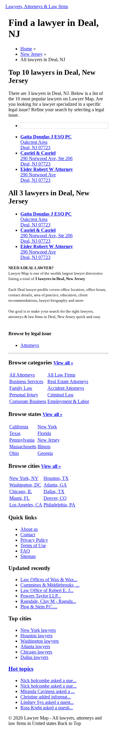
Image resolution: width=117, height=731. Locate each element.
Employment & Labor (68, 401)
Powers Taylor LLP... (40, 595)
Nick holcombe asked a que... (48, 680)
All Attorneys (22, 374)
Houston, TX (56, 478)
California (18, 426)
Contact (27, 534)
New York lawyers (38, 630)
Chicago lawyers (36, 651)
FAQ (25, 550)
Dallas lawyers (34, 657)
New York (47, 426)
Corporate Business (27, 401)
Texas (14, 433)
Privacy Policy (34, 540)
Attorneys (29, 345)
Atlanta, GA (55, 484)
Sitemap (28, 556)
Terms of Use (33, 545)
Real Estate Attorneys (67, 381)
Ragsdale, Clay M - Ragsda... (48, 601)
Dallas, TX (54, 491)
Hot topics (20, 669)
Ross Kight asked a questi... (46, 707)
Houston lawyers (36, 635)
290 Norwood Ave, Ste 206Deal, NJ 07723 (46, 158)
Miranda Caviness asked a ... (47, 691)
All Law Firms (61, 374)
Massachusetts (22, 446)
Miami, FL (19, 498)
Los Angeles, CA (25, 504)
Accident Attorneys (65, 388)
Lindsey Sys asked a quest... (47, 702)
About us (29, 529)
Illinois (44, 446)
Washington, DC (25, 484)
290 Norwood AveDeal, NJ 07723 (46, 175)
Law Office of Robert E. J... (47, 590)
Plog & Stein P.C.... (38, 606)
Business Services (26, 381)
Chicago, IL (20, 491)
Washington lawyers (39, 641)
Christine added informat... (45, 696)
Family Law (20, 388)
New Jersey (31, 54)
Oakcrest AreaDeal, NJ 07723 (46, 142)
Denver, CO (55, 498)
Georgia (45, 453)
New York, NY (23, 478)
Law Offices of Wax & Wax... (48, 579)
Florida (44, 433)
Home (26, 48)
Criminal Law (60, 394)
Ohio (14, 453)
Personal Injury (23, 394)
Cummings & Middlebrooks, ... (50, 585)
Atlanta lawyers (35, 646)
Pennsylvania (21, 440)
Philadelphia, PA (59, 504)
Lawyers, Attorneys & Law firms (36, 6)
